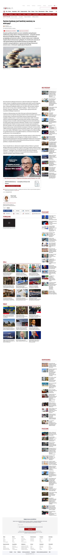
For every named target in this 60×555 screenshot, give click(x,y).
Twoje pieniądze (35, 14)
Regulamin (33, 552)
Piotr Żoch (8, 26)
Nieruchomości (33, 536)
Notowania (42, 14)
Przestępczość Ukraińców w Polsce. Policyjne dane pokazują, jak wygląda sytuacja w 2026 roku (22, 286)
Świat (4, 536)
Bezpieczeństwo (6, 544)
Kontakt (11, 552)
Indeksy (50, 538)
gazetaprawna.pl (50, 5)
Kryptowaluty (29, 14)
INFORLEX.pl (33, 5)
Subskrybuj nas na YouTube (10, 30)
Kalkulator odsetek (24, 548)
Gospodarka (14, 544)
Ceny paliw (21, 16)
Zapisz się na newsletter (23, 30)
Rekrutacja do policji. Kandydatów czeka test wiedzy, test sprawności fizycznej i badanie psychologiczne (35, 299)
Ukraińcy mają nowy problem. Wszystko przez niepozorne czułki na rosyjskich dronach (22, 328)
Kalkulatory (23, 544)
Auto (40, 548)
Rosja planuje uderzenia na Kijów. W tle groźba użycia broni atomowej (34, 341)
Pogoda (41, 549)
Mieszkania (32, 539)
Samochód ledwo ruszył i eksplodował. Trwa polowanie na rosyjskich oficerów (35, 316)
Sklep (55, 5)
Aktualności (11, 14)
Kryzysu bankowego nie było (9, 227)
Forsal (4, 18)
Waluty (54, 14)
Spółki (49, 539)
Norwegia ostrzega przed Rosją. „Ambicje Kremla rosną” (22, 340)
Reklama (19, 552)
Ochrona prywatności (26, 552)
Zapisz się (30, 529)
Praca (22, 536)
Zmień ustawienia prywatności (42, 552)
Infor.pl (31, 544)
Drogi (40, 539)
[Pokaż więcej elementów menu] (56, 11)
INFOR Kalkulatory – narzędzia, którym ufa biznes (17, 182)
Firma (13, 539)
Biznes (13, 536)
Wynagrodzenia (23, 539)
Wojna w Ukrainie (27, 16)
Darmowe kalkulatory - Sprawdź (13, 185)
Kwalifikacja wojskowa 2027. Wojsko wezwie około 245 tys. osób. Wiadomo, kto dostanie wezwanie (8, 286)
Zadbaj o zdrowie (35, 16)
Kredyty (24, 14)
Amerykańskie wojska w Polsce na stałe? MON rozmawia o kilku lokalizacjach (7, 274)
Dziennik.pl (41, 544)
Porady (50, 549)
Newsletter (44, 5)
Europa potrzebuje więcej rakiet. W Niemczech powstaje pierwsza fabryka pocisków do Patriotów (9, 328)
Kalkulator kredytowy (24, 549)
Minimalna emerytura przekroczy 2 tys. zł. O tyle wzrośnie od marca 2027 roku (21, 274)
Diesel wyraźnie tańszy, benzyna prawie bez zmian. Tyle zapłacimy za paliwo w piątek (34, 274)
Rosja (4, 538)
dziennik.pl (28, 5)
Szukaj (55, 8)
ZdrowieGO (51, 544)
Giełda (16, 14)
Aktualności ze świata (6, 549)
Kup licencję (17, 190)
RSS (49, 552)
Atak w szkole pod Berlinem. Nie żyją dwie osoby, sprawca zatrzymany (8, 316)
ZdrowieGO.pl (39, 5)
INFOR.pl (24, 5)
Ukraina (4, 539)
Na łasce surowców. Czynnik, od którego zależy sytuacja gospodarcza (9, 205)
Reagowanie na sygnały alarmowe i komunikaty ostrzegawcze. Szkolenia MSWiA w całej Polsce (33, 286)
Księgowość (32, 548)
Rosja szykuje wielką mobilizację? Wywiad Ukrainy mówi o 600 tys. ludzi (21, 316)
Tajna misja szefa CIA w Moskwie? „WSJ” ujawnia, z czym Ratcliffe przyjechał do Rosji (34, 328)
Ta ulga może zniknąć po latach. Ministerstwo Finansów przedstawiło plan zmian (22, 299)
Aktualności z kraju (6, 548)
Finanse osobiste (48, 14)
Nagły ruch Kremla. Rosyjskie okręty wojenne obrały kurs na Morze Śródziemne (9, 341)
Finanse (5, 14)
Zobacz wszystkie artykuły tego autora (9, 202)
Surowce (19, 14)
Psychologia (50, 548)
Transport (41, 536)
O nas (15, 552)
